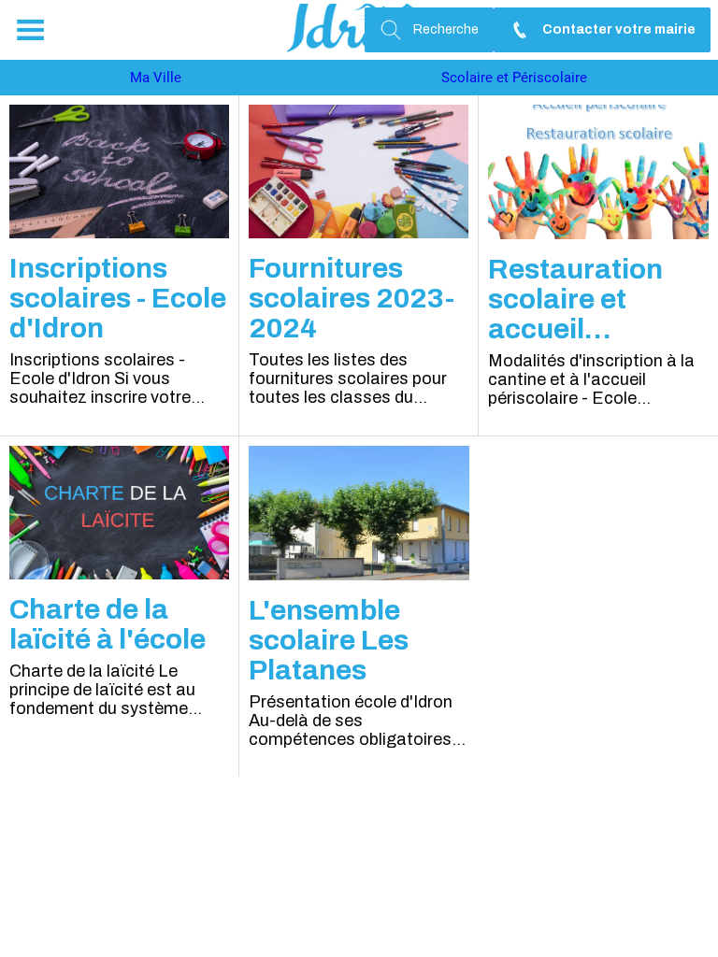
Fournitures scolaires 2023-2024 (351, 298)
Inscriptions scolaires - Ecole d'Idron (117, 298)
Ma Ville (155, 77)
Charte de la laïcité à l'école (107, 624)
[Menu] (30, 30)
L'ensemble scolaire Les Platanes (329, 640)
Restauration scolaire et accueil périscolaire (575, 299)
